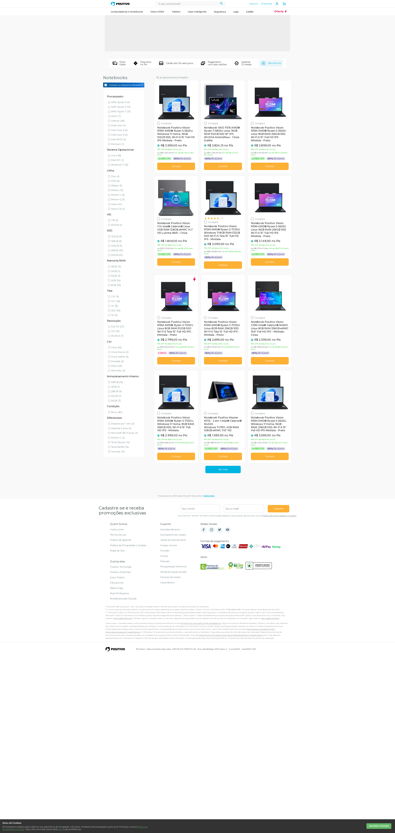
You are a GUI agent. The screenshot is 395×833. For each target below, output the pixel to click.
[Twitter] (219, 530)
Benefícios (274, 63)
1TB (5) (114, 220)
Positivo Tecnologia (120, 566)
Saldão (250, 11)
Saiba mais (209, 496)
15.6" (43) (116, 310)
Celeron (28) (118, 120)
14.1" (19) (115, 301)
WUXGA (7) (117, 335)
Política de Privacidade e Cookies (279, 516)
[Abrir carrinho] (284, 4)
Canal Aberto (167, 582)
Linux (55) (116, 155)
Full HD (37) (117, 326)
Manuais (164, 561)
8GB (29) (116, 285)
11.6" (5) (115, 296)
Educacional (116, 582)
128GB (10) (117, 382)
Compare (166, 123)
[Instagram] (211, 530)
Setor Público (117, 577)
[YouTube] (227, 530)
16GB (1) (115, 386)
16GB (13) (116, 266)
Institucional (116, 529)
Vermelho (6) (118, 370)
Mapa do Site (117, 550)
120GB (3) (116, 236)
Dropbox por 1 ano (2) (122, 423)
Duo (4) (115, 176)
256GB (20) (117, 250)
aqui (60, 829)
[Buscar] (221, 3)
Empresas (266, 3)
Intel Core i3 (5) (119, 130)
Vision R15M (157, 11)
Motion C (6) (118, 194)
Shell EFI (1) (117, 160)
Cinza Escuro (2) (120, 352)
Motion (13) (117, 190)
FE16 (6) (115, 181)
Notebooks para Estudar (123, 598)
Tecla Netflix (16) (120, 447)
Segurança (220, 11)
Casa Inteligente (197, 11)
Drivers (164, 556)
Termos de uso (118, 534)
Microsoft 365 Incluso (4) (124, 433)
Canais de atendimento (173, 540)
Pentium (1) (117, 144)
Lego (236, 11)
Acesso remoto (168, 545)
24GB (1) (115, 271)
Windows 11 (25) (119, 164)
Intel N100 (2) (118, 139)
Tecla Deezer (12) (120, 442)
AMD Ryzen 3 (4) (120, 102)
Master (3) (116, 185)
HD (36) (115, 331)
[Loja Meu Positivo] (120, 4)
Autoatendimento (170, 529)
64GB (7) (116, 400)
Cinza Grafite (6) (119, 356)
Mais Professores (119, 593)
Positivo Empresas (120, 572)
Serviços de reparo (170, 577)
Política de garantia (120, 540)
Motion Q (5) (118, 199)
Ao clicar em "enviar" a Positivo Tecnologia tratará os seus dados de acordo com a (237, 516)
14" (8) (114, 306)
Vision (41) (116, 204)
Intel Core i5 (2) (119, 134)
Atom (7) (116, 116)
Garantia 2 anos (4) (121, 428)
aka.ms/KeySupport (123, 618)
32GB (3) (115, 275)
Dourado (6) (117, 361)
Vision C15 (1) (118, 209)
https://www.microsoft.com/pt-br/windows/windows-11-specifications (230, 635)
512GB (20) (117, 255)
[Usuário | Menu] (277, 3)
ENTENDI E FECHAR (379, 826)
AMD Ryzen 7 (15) (121, 111)
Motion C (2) (118, 437)
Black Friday (116, 588)
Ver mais (223, 469)
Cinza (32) (116, 347)
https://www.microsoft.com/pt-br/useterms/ (201, 623)
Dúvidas (164, 550)
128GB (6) (116, 241)
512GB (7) (116, 396)
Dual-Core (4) (118, 125)
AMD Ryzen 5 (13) (121, 107)
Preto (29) (116, 366)
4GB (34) (116, 280)
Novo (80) (116, 412)
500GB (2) (116, 225)
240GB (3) (116, 245)
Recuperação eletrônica (173, 566)
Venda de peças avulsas (173, 572)
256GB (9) (116, 391)
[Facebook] (203, 530)
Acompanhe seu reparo (173, 534)
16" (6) (114, 315)
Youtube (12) (118, 451)
